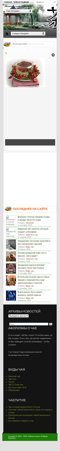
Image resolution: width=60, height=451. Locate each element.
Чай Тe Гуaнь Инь (15, 385)
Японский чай (14, 376)
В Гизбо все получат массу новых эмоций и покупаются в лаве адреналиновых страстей (33, 280)
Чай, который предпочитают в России (24, 407)
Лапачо (11, 382)
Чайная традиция (21, 2)
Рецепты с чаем (11, 48)
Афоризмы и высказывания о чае (18, 7)
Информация (14, 390)
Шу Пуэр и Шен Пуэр (17, 387)
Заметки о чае (49, 40)
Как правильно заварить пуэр (20, 421)
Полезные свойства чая (32, 48)
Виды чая (8, 40)
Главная (8, 2)
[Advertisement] (30, 110)
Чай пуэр (12, 379)
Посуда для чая (23, 40)
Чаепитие (36, 40)
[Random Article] (53, 55)
